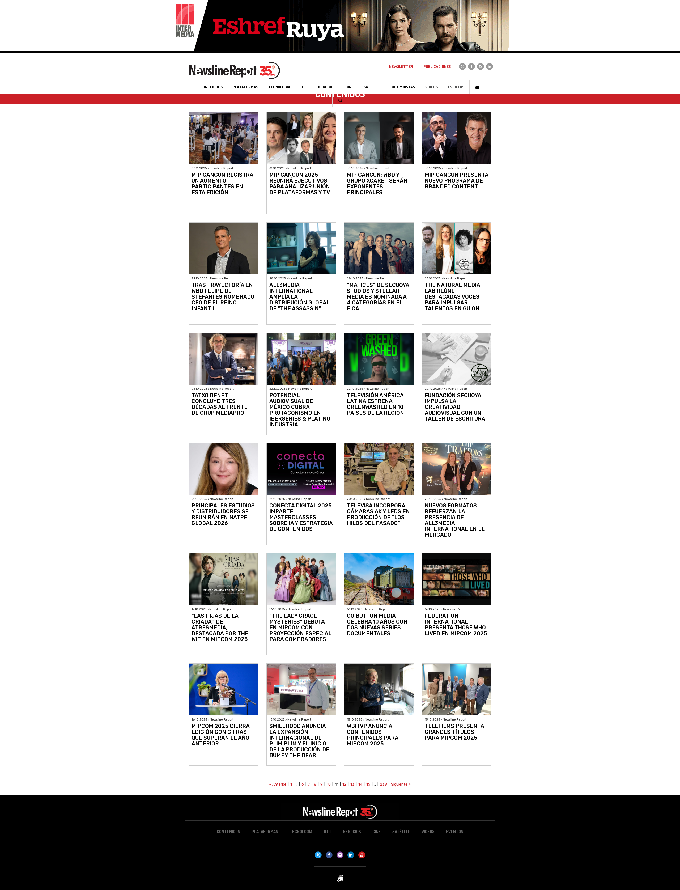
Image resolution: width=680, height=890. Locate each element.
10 (329, 784)
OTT (328, 831)
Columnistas (402, 87)
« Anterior (277, 784)
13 (352, 784)
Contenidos (228, 831)
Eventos (456, 87)
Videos (431, 87)
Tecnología (301, 831)
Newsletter (401, 66)
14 (360, 784)
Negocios (352, 831)
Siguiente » (401, 784)
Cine (376, 831)
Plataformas (265, 831)
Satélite (401, 831)
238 (383, 784)
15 (368, 784)
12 (344, 784)
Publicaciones (437, 66)
